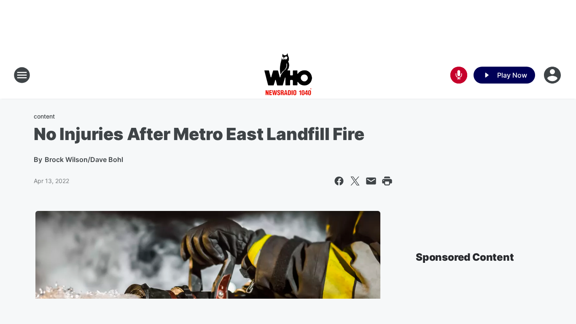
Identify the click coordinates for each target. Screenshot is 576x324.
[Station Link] (288, 75)
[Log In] (553, 75)
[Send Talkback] (458, 75)
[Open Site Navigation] (21, 75)
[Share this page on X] (355, 181)
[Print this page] (387, 181)
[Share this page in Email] (371, 181)
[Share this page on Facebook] (339, 181)
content (44, 116)
